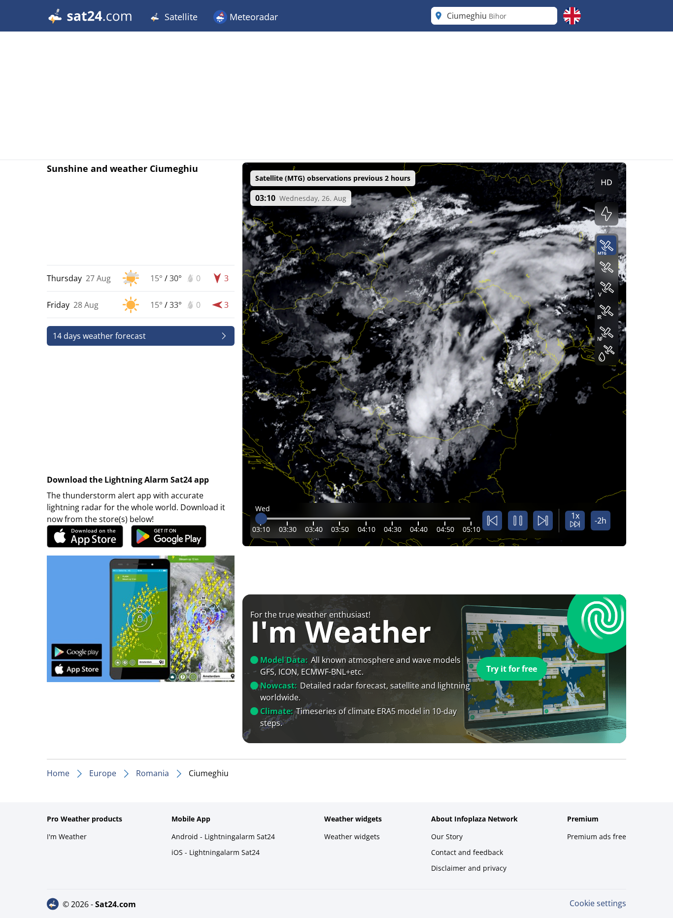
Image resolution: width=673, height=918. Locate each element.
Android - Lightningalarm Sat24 (223, 836)
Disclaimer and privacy (468, 868)
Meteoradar (252, 17)
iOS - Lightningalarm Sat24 (215, 852)
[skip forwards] (543, 520)
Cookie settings (598, 903)
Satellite (180, 17)
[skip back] (492, 520)
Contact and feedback (467, 852)
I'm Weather (67, 836)
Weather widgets (352, 836)
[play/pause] (518, 520)
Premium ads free (596, 836)
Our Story (447, 836)
